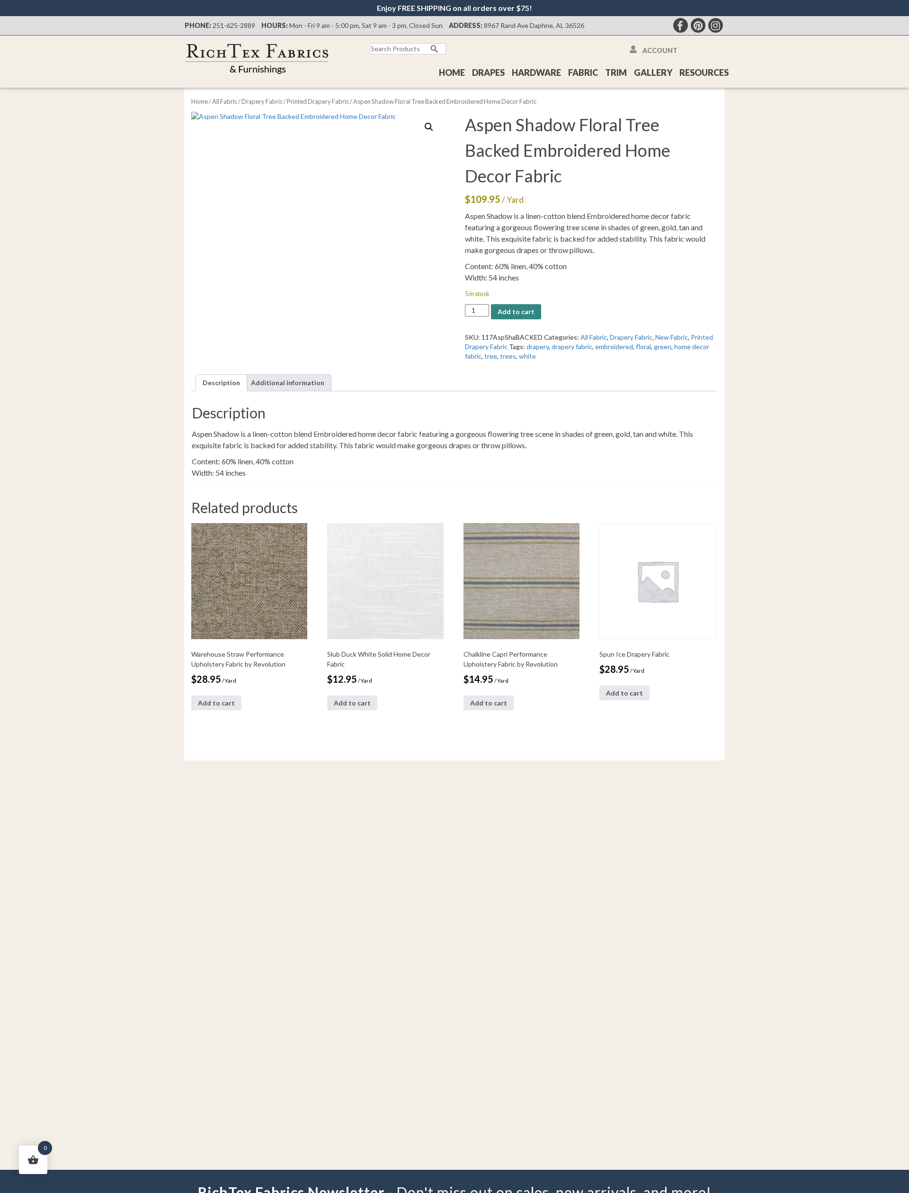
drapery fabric (572, 347)
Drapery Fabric (262, 101)
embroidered (614, 347)
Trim (616, 72)
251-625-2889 (234, 25)
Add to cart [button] (216, 703)
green (662, 347)
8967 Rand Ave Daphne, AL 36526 (534, 25)
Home (452, 72)
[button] (428, 127)
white (527, 356)
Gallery (653, 72)
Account (659, 50)
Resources (704, 72)
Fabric (583, 72)
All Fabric (224, 101)
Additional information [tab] (287, 383)
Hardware (536, 72)
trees (508, 356)
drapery (537, 347)
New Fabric (671, 337)
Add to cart (516, 311)
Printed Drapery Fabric (318, 101)
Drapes (488, 72)
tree (490, 356)
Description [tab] (221, 383)
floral (643, 347)
